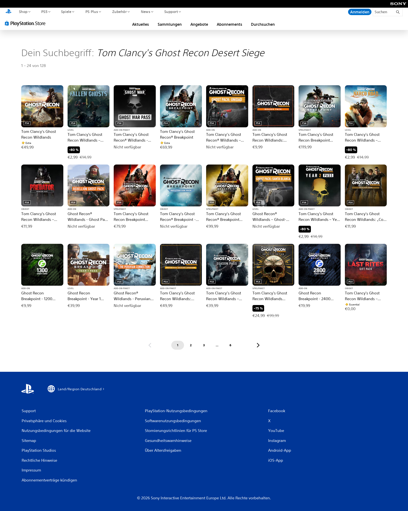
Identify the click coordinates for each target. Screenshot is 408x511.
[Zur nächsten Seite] (258, 345)
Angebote (199, 24)
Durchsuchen (263, 24)
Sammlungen (170, 24)
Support (171, 11)
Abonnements (229, 24)
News (145, 11)
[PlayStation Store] (26, 23)
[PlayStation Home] (8, 12)
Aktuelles (140, 24)
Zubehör (119, 11)
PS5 (44, 11)
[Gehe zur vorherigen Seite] (149, 345)
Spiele (66, 11)
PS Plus (91, 11)
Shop (23, 11)
